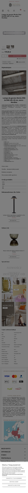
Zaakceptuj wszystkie (14, 485)
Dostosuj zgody (14, 481)
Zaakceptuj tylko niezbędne (14, 478)
